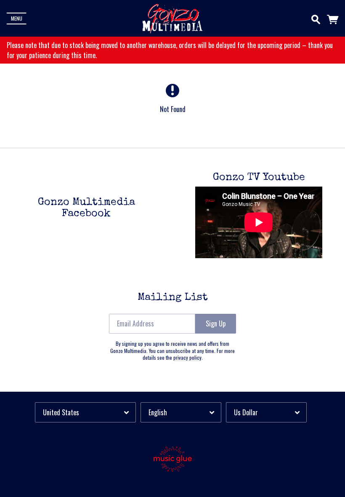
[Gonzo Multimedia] (172, 18)
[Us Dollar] (266, 412)
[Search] (315, 18)
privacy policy (187, 357)
